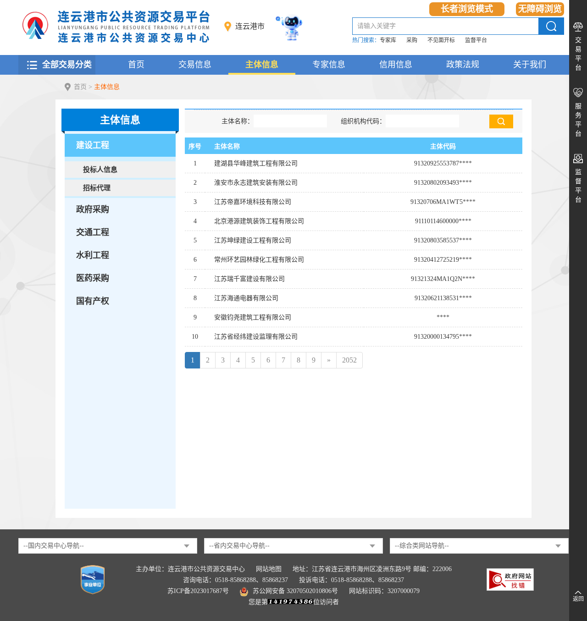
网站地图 (269, 569)
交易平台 (578, 54)
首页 (136, 64)
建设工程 (92, 145)
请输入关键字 (376, 25)
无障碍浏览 (540, 9)
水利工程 (92, 255)
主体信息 (261, 64)
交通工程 (92, 232)
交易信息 (194, 64)
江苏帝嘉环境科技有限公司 (252, 201)
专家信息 (328, 64)
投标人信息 (100, 169)
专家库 (388, 40)
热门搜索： (366, 40)
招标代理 (97, 188)
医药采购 (92, 278)
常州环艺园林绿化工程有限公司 (259, 259)
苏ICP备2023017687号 (198, 591)
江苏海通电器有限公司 (246, 298)
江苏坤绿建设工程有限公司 (252, 240)
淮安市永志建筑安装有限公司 (256, 182)
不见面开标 (441, 40)
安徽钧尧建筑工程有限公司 (252, 317)
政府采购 (92, 209)
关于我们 (529, 64)
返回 (578, 599)
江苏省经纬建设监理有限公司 (256, 336)
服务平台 (578, 120)
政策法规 (462, 64)
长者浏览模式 (467, 9)
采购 (411, 40)
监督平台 (476, 40)
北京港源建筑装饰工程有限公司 (259, 221)
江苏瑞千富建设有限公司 (249, 278)
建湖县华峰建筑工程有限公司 (256, 163)
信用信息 (395, 64)
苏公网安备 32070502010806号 (295, 591)
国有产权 (92, 301)
